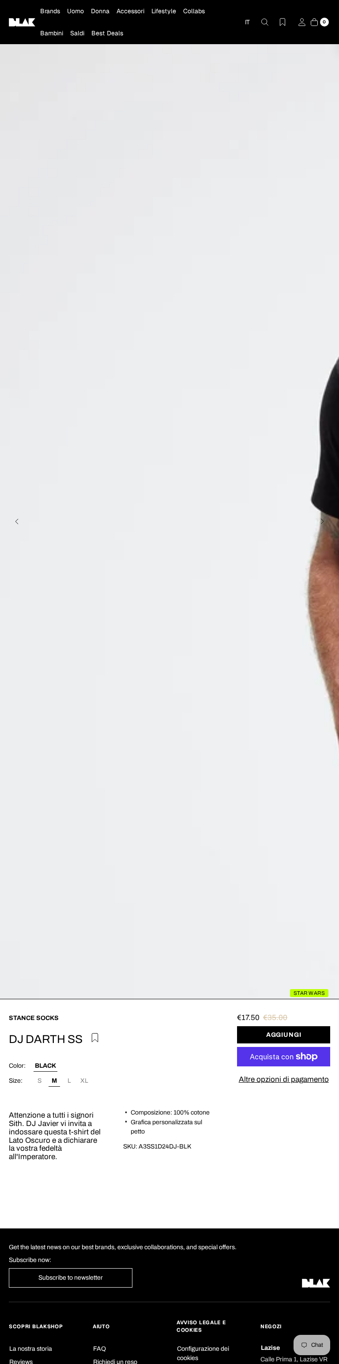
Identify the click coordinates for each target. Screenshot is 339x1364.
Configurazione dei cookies (203, 1353)
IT (247, 22)
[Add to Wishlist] (93, 1036)
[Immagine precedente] (17, 521)
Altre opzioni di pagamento (284, 1079)
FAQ (99, 1348)
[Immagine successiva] (322, 521)
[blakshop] (22, 22)
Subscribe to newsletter (70, 1277)
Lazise (270, 1348)
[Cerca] (259, 22)
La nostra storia (30, 1348)
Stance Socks (34, 1018)
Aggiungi (283, 1035)
